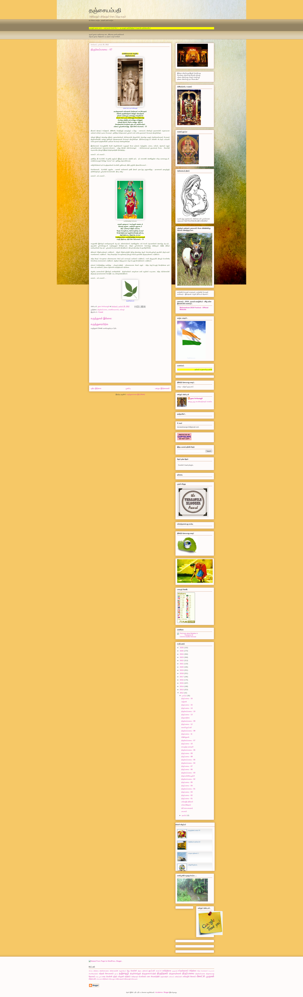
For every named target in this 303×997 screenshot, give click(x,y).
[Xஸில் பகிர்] (140, 306)
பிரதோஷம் (134, 976)
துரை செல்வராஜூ (196, 398)
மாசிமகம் (171, 976)
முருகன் (210, 976)
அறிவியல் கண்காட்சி (194, 842)
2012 (182, 693)
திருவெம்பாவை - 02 (188, 779)
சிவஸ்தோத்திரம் (93, 973)
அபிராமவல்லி (114, 971)
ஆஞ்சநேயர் (122, 971)
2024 (182, 654)
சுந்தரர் (101, 974)
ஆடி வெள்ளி (132, 971)
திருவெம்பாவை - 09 (188, 721)
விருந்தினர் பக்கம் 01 (194, 830)
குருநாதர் (175, 971)
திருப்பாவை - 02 (187, 795)
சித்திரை (192, 971)
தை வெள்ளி (107, 976)
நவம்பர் (184, 815)
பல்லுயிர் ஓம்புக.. (193, 865)
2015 (182, 683)
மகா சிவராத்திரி (153, 976)
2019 (182, 670)
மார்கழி (122, 309)
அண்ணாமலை (104, 971)
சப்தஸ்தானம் (183, 971)
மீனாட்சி (201, 976)
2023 (182, 657)
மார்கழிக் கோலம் (189, 976)
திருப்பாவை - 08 (187, 756)
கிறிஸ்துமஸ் (185, 737)
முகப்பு (128, 388)
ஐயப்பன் (152, 971)
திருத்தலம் (162, 973)
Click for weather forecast (188, 637)
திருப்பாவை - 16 (187, 698)
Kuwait (100, 312)
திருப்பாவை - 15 (187, 705)
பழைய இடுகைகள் (162, 388)
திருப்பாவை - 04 (187, 786)
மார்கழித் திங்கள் (187, 802)
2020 (182, 667)
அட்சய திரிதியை (94, 971)
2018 (182, 673)
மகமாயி (184, 811)
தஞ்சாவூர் (124, 973)
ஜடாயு (116, 973)
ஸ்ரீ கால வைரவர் (187, 808)
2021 (182, 664)
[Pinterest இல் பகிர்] (144, 306)
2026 (182, 648)
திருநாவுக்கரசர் (175, 974)
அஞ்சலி (184, 702)
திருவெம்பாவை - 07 (188, 740)
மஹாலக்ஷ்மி (164, 976)
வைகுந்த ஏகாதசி (187, 747)
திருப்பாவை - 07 (187, 766)
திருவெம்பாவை (102, 309)
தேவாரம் (92, 976)
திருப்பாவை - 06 (187, 769)
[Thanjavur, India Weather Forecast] (187, 635)
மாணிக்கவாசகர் (113, 309)
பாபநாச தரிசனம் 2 (193, 853)
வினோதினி (99, 979)
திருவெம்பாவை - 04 (188, 763)
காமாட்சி (158, 971)
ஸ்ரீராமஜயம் (112, 979)
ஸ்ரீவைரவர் (134, 979)
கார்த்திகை (166, 971)
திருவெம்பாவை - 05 (188, 760)
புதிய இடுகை (96, 388)
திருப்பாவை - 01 (187, 798)
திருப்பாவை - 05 (187, 782)
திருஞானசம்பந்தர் (149, 974)
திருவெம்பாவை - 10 (188, 711)
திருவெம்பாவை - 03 (188, 773)
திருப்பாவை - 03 (187, 792)
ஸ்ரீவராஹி (127, 979)
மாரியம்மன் (178, 976)
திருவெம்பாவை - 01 (188, 789)
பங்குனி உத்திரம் (124, 976)
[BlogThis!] (138, 306)
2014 (182, 686)
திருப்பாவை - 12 (187, 724)
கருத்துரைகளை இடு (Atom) (136, 394)
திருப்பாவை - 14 (187, 708)
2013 (182, 690)
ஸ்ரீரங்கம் (105, 979)
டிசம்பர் (184, 696)
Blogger (166, 992)
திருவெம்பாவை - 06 (188, 750)
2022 (182, 660)
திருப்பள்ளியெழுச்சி (188, 776)
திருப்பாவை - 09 (187, 753)
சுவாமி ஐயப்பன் (186, 727)
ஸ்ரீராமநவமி (120, 979)
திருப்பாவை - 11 (186, 734)
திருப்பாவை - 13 (187, 714)
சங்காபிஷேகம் (186, 805)
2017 (182, 677)
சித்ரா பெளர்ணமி (202, 971)
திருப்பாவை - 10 (187, 744)
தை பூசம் (99, 976)
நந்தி (115, 976)
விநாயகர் (92, 979)
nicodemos (159, 992)
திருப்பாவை (188, 973)
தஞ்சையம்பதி (105, 10)
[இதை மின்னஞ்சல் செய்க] (135, 306)
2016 (182, 680)
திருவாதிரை (185, 718)
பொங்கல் (142, 976)
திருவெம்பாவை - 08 (188, 731)
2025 (182, 651)
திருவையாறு (210, 974)
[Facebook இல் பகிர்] (142, 306)
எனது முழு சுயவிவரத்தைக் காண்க (200, 401)
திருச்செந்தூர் (135, 974)
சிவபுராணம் (211, 971)
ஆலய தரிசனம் (143, 971)
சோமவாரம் (109, 974)
